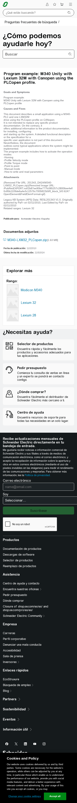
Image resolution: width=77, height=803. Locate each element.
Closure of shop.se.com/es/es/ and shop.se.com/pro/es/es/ (25, 608)
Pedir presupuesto (15, 595)
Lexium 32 (28, 303)
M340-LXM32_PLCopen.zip (27, 240)
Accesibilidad (12, 650)
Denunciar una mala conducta (22, 644)
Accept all (55, 796)
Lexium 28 (28, 315)
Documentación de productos (22, 549)
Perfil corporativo (14, 639)
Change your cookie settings (24, 796)
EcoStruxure (11, 679)
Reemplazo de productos (19, 566)
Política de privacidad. (37, 475)
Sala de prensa (13, 656)
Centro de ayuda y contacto (21, 583)
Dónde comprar (13, 600)
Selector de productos (18, 560)
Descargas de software (18, 554)
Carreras (9, 633)
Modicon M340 (31, 290)
